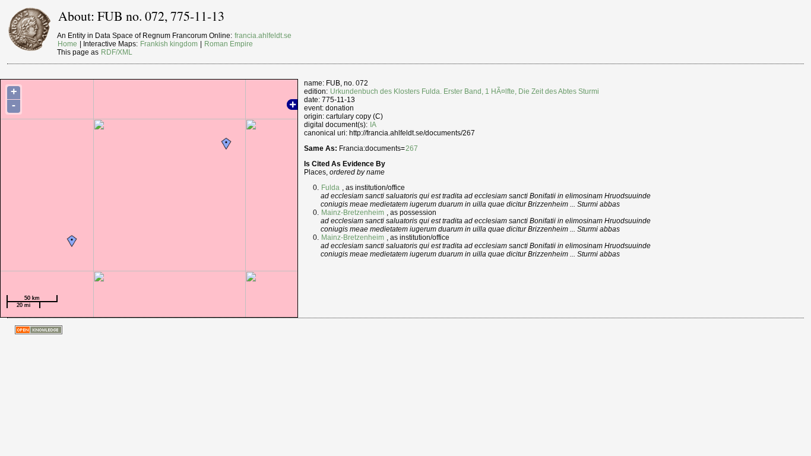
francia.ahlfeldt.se (263, 35)
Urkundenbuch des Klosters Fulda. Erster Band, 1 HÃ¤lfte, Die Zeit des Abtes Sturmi (464, 91)
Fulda (330, 187)
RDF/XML (116, 52)
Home (67, 44)
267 (412, 148)
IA (373, 125)
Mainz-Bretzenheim (352, 212)
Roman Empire (228, 44)
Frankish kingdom (169, 44)
